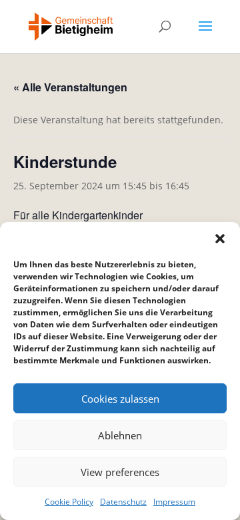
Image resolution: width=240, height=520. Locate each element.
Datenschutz (123, 501)
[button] (220, 238)
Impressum (174, 501)
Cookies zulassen (120, 398)
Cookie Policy (69, 501)
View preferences (120, 472)
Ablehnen (120, 435)
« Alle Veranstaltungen (70, 87)
